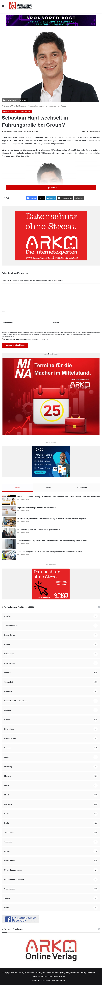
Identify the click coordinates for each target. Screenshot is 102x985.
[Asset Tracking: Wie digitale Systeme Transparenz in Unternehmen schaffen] (9, 555)
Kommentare (82, 487)
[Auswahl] (3, 7)
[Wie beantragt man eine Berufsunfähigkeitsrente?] (9, 533)
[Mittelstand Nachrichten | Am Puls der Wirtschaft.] (20, 6)
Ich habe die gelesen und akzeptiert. (27, 339)
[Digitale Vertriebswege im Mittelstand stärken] (9, 511)
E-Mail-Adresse (8, 322)
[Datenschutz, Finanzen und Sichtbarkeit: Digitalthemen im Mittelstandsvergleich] (9, 522)
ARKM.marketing (51, 442)
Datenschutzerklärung (53, 332)
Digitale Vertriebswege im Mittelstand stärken (36, 508)
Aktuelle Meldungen (19, 106)
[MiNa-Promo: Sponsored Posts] (51, 21)
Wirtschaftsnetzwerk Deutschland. (53, 980)
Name (4, 312)
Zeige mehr (50, 188)
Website (56, 322)
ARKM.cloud (91, 972)
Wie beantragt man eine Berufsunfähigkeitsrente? (38, 530)
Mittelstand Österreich (41, 976)
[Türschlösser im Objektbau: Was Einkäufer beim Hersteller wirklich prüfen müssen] (9, 544)
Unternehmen (25, 111)
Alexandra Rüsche (10, 132)
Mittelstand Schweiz (57, 976)
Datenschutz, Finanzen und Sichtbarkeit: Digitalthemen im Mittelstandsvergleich (51, 519)
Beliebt (48, 487)
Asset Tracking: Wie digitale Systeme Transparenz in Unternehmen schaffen (49, 552)
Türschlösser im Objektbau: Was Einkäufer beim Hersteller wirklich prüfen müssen (52, 541)
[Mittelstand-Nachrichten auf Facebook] (20, 923)
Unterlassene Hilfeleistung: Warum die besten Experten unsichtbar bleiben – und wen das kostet (58, 497)
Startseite (7, 106)
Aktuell (17, 487)
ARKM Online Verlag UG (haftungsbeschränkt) (62, 972)
